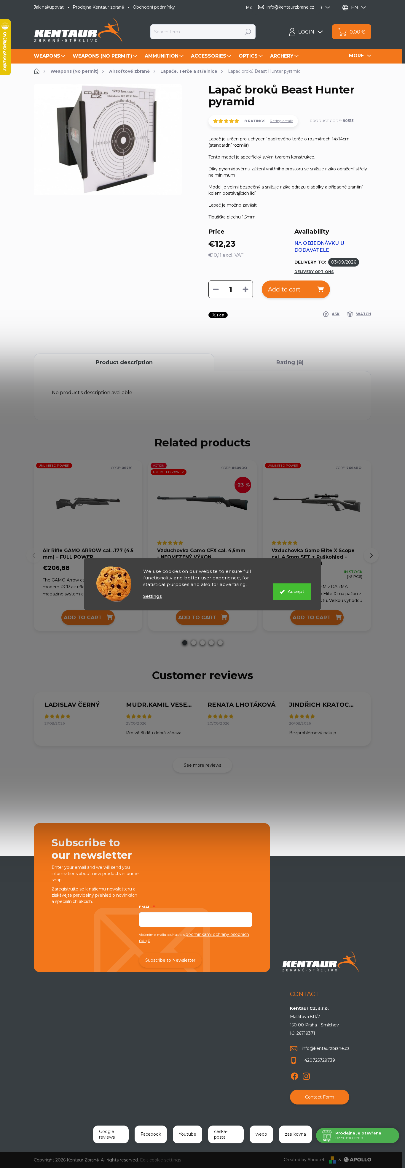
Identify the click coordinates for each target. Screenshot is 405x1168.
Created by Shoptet (304, 1159)
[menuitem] (50, 56)
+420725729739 (318, 1060)
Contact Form (319, 1097)
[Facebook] (294, 1075)
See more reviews (202, 765)
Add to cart (284, 289)
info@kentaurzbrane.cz (326, 1048)
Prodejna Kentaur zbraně (98, 7)
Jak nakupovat (49, 7)
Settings (152, 596)
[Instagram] (306, 1075)
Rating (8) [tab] (290, 362)
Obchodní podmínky (154, 7)
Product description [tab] (124, 362)
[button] (184, 643)
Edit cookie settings (160, 1160)
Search (248, 31)
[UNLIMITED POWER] (88, 503)
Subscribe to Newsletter (170, 960)
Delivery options (314, 272)
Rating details (281, 120)
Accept (296, 591)
